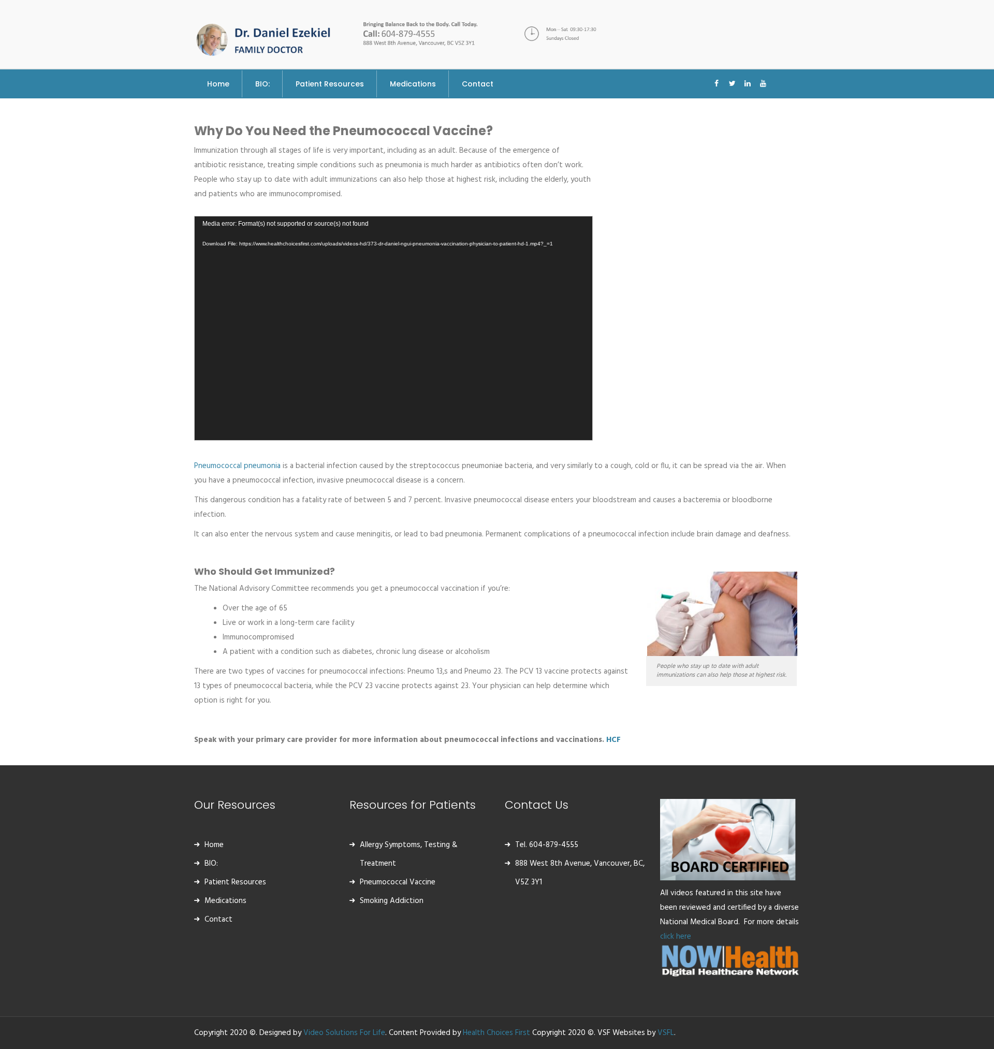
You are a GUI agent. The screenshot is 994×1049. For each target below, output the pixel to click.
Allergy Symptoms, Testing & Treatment (409, 854)
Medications (225, 901)
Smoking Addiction (391, 901)
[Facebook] (716, 77)
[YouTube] (763, 77)
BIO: (211, 863)
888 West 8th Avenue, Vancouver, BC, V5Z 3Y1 (580, 872)
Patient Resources (235, 882)
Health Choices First (496, 1033)
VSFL (665, 1033)
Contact (218, 919)
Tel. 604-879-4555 (546, 845)
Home (214, 845)
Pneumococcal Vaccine (397, 882)
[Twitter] (732, 77)
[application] (393, 328)
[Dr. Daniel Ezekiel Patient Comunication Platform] (264, 37)
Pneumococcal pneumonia (237, 466)
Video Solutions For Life (344, 1033)
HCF (613, 740)
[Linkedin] (747, 77)
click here (676, 936)
